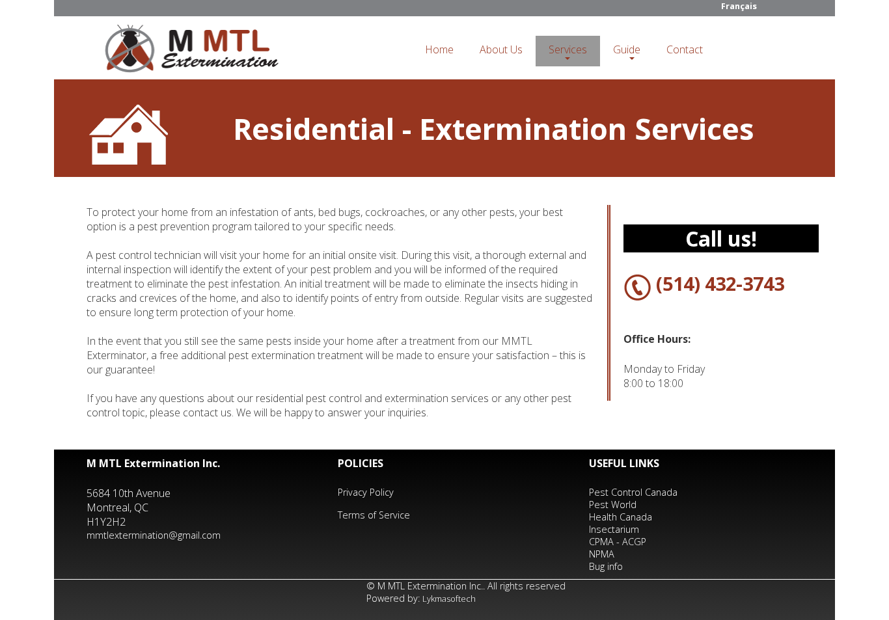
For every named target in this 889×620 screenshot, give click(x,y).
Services (568, 49)
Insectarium (614, 529)
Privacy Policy (366, 492)
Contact (684, 49)
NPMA (601, 554)
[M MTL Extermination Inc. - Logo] (191, 52)
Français (739, 6)
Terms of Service (374, 515)
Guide (626, 49)
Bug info (606, 566)
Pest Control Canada (633, 492)
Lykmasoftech (449, 598)
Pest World (612, 504)
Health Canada (620, 517)
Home (439, 49)
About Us (501, 49)
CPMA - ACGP (617, 541)
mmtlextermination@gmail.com (154, 535)
